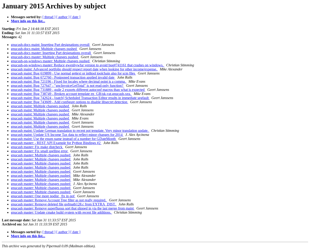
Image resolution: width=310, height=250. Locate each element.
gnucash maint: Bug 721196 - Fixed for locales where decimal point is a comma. (69, 81)
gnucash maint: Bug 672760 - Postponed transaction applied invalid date (63, 77)
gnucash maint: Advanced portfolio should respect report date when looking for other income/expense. (84, 69)
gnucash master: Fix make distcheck (37, 147)
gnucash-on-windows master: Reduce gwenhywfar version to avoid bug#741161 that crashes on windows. (87, 65)
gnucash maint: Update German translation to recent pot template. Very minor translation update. (80, 130)
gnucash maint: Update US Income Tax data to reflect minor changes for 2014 (67, 135)
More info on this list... (28, 21)
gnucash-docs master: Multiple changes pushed (45, 57)
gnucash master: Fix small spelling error (40, 151)
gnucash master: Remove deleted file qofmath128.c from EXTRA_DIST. (64, 204)
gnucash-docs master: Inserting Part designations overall (51, 53)
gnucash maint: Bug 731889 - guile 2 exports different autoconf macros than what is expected (78, 90)
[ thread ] (48, 17)
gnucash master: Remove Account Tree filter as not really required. (59, 200)
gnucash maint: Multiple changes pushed (40, 106)
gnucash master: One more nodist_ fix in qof (43, 196)
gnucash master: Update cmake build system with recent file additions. (61, 212)
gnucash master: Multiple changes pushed (41, 155)
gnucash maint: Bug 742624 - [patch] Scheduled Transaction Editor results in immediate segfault (80, 98)
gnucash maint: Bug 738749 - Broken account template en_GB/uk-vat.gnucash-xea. (71, 94)
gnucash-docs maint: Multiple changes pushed (44, 49)
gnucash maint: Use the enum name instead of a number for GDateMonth (64, 139)
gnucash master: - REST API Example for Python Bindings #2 (56, 143)
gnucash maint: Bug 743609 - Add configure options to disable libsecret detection (69, 102)
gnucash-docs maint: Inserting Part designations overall (50, 45)
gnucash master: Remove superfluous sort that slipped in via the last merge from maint (73, 208)
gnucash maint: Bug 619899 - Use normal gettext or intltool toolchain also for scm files (73, 73)
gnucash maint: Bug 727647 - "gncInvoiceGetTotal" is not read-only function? (67, 86)
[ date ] (75, 17)
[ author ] (62, 17)
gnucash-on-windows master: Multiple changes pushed (50, 61)
